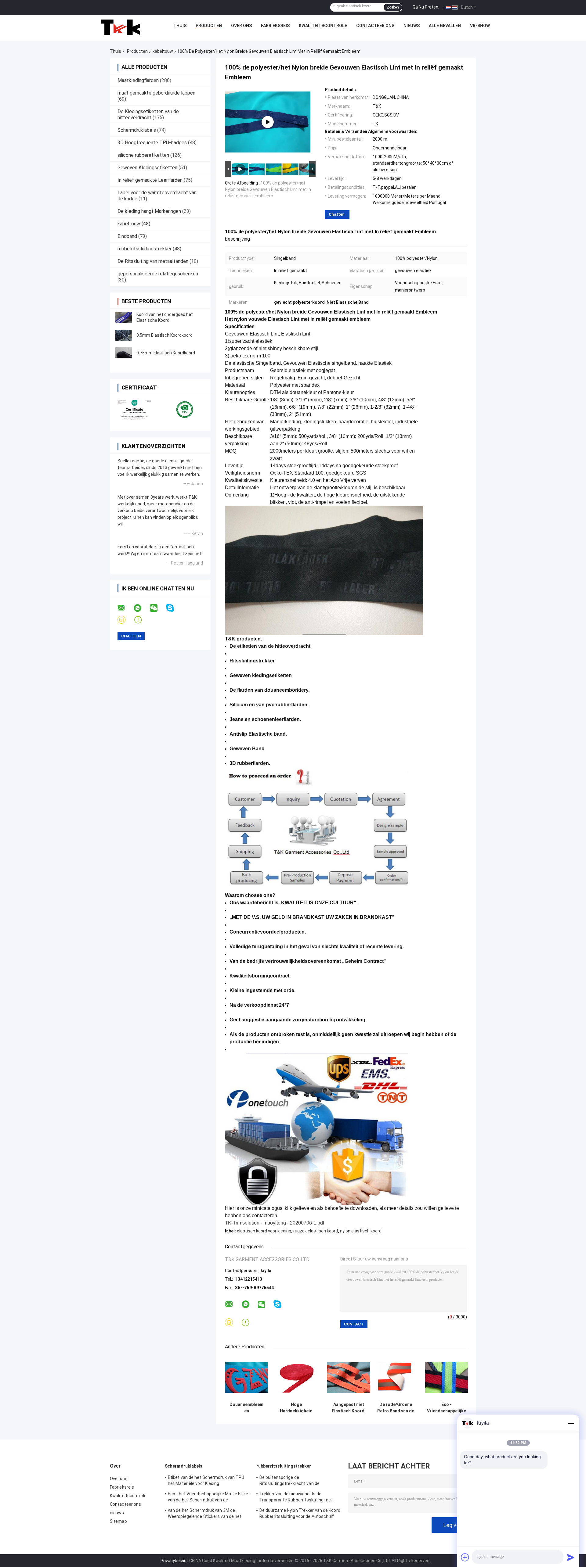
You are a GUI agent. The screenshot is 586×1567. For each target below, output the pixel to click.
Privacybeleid (173, 1560)
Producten (209, 25)
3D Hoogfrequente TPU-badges (152, 142)
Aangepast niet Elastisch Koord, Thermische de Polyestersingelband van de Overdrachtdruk (348, 1408)
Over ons (241, 25)
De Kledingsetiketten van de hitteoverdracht (148, 114)
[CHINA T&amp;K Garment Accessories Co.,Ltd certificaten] (135, 409)
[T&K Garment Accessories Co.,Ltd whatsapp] (141, 608)
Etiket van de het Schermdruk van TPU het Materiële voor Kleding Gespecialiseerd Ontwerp (206, 1481)
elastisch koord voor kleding (264, 1230)
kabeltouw (163, 51)
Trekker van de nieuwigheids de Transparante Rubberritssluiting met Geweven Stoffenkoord (296, 1497)
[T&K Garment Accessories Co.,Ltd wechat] (157, 608)
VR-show (480, 25)
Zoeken (393, 7)
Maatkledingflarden (138, 80)
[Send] (571, 1557)
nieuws (411, 25)
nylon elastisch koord (361, 1230)
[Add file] (465, 1557)
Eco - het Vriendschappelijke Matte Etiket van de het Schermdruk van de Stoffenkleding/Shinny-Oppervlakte (209, 1497)
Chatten (337, 214)
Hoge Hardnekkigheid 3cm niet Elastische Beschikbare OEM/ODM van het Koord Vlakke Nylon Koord (296, 1408)
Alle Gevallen (445, 25)
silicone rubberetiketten (143, 155)
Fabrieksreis (275, 25)
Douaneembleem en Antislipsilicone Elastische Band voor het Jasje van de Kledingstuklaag (246, 1408)
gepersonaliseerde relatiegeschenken (158, 274)
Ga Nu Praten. (426, 7)
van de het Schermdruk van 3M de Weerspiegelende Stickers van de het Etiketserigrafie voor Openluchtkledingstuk (205, 1514)
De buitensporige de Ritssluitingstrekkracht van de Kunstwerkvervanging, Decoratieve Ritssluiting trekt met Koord (293, 1481)
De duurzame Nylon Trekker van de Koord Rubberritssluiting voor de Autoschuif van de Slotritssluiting (299, 1514)
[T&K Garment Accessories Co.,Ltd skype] (174, 608)
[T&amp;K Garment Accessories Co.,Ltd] (120, 27)
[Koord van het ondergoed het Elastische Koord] (123, 317)
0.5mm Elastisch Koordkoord (164, 335)
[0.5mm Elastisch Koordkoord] (123, 335)
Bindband (127, 236)
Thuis (179, 25)
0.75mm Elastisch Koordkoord (165, 352)
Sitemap (118, 1521)
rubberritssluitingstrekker (145, 249)
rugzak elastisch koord (315, 1230)
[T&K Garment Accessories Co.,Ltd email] (125, 608)
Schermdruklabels (137, 130)
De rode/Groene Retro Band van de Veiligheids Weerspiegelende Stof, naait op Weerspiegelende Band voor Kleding (395, 1408)
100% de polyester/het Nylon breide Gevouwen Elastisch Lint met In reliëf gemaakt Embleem (268, 189)
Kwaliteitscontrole (323, 25)
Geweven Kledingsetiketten (147, 167)
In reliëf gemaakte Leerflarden (150, 180)
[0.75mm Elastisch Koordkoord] (123, 353)
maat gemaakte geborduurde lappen (156, 93)
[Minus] (570, 1423)
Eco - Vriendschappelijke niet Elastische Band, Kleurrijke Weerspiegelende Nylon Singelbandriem (446, 1408)
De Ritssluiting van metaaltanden (153, 261)
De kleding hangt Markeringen (149, 211)
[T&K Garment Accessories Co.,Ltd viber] (125, 620)
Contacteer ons (375, 25)
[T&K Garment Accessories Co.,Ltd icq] (142, 620)
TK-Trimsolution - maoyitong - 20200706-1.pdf (274, 1222)
